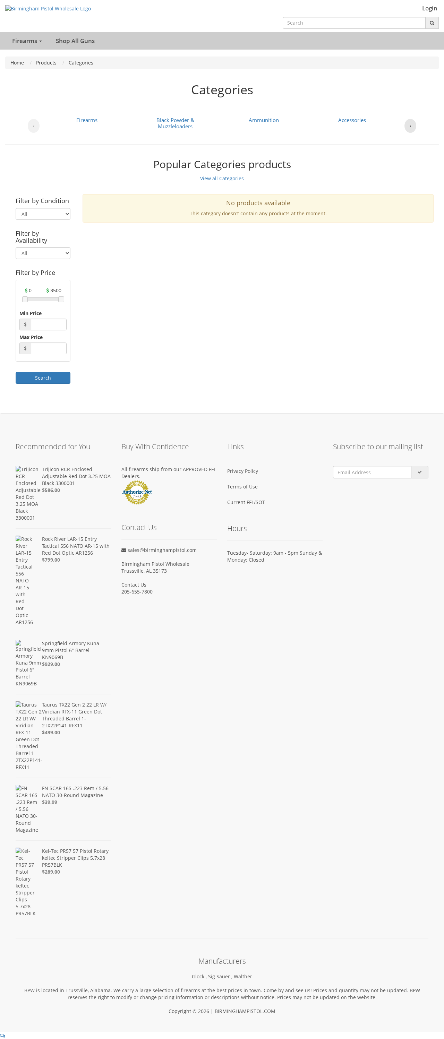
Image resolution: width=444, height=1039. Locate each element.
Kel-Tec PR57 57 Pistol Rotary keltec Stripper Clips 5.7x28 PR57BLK (75, 858)
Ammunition (264, 120)
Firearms (86, 120)
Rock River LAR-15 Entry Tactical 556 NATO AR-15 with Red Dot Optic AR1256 (76, 546)
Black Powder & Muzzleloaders (175, 123)
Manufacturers (222, 961)
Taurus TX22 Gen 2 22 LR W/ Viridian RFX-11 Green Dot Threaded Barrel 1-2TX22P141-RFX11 (74, 715)
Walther (243, 976)
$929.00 (51, 664)
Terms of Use (242, 486)
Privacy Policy (242, 471)
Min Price (30, 313)
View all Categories (222, 178)
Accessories (352, 120)
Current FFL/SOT (246, 502)
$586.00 (51, 490)
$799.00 (51, 559)
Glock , (200, 976)
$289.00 (51, 871)
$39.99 (49, 802)
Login (429, 8)
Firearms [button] (25, 41)
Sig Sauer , (221, 976)
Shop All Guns (75, 41)
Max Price (31, 337)
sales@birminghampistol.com (161, 550)
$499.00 (51, 732)
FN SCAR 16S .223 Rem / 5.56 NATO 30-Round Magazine (75, 791)
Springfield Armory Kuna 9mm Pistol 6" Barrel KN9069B (70, 650)
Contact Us (133, 584)
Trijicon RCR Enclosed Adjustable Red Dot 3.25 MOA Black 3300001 (76, 476)
